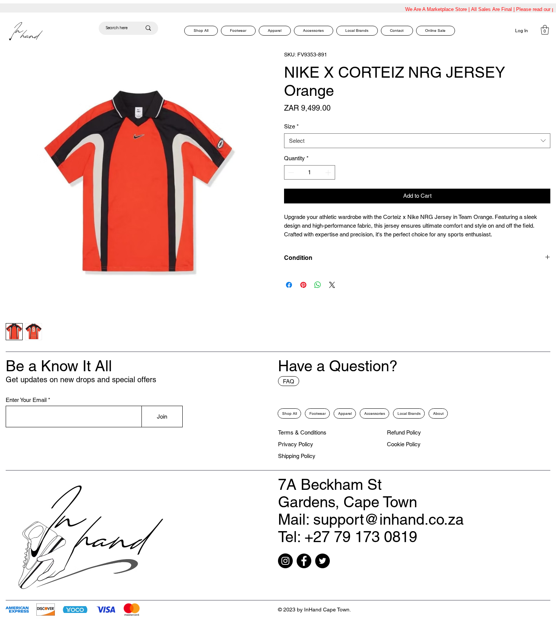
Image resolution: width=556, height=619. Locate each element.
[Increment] (329, 173)
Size (291, 126)
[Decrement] (290, 173)
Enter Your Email (26, 400)
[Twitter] (322, 560)
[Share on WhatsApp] (317, 284)
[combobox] (417, 140)
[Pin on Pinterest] (303, 284)
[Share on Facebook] (289, 284)
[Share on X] (332, 284)
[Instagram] (285, 560)
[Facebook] (304, 560)
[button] (545, 29)
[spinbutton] (309, 173)
